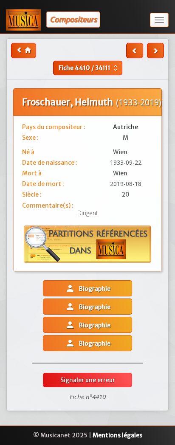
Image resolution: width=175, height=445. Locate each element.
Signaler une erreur (87, 380)
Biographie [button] (87, 288)
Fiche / (89, 68)
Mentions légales (117, 435)
